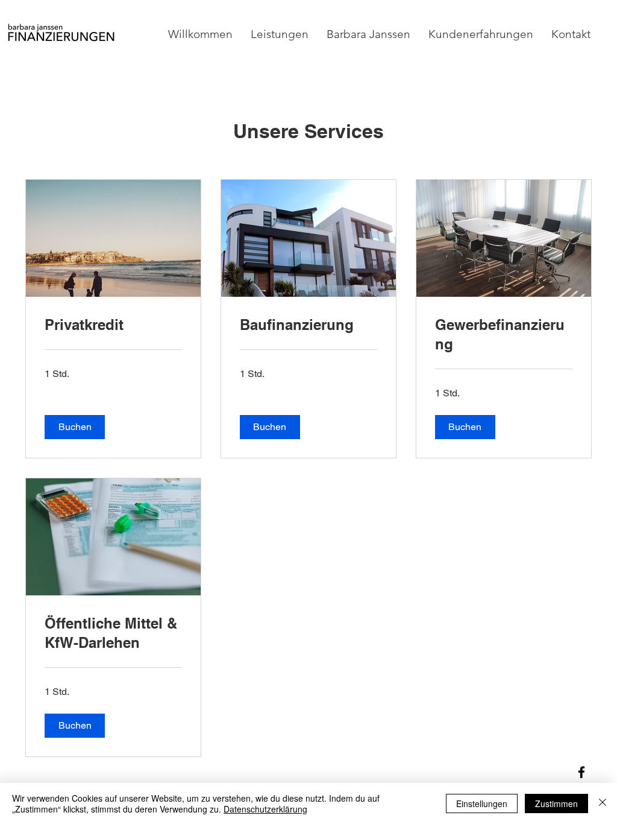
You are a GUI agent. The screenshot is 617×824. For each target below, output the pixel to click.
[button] (75, 427)
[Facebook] (581, 772)
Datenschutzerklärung (265, 809)
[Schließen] (602, 803)
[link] (113, 325)
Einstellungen (481, 803)
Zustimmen (556, 803)
